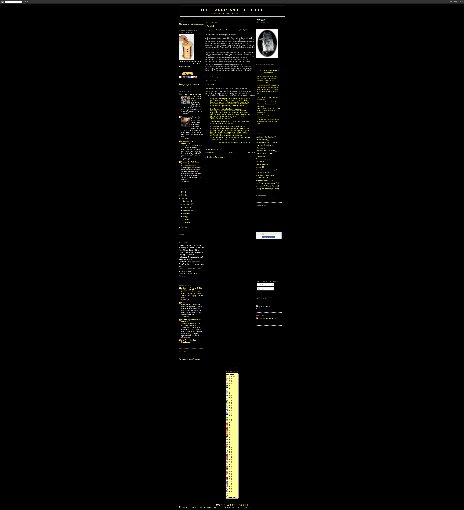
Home (230, 153)
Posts (261, 285)
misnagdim (260, 156)
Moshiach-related (262, 159)
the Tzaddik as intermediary (266, 183)
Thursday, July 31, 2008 (241, 30)
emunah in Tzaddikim (263, 145)
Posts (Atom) (220, 157)
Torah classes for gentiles (191, 117)
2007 (182, 227)
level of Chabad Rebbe (264, 153)
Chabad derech (261, 140)
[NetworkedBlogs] (269, 234)
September (186, 210)
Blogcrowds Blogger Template (189, 359)
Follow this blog (268, 237)
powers (258, 167)
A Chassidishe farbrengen (191, 94)
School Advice (186, 305)
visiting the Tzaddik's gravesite (267, 189)
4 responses (210, 30)
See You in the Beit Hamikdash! (188, 341)
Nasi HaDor (260, 161)
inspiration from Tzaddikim (265, 151)
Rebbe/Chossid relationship (265, 170)
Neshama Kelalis (262, 164)
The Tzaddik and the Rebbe (232, 10)
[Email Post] (205, 73)
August (185, 213)
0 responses (210, 88)
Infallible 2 (186, 222)
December (186, 201)
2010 (182, 192)
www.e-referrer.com (269, 198)
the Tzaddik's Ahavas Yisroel (266, 186)
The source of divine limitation (191, 145)
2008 (182, 198)
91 (246, 143)
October (185, 207)
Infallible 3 (186, 219)
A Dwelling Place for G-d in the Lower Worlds (191, 289)
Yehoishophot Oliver (267, 318)
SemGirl (184, 303)
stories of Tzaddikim (263, 180)
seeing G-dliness (262, 172)
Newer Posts (209, 153)
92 (249, 143)
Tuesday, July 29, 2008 (240, 88)
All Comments (264, 289)
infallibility (214, 77)
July (184, 217)
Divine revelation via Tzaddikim (267, 142)
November (186, 204)
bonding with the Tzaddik (265, 137)
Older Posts (251, 153)
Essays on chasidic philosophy (188, 142)
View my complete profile (266, 322)
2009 (182, 195)
